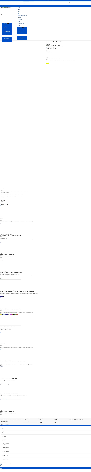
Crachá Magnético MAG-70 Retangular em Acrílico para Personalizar (13, 361)
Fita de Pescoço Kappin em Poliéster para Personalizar (10, 309)
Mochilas (41, 421)
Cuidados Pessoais (4, 234)
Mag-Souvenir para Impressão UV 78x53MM (8, 378)
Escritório (5, 271)
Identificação (51, 40)
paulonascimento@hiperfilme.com (5, 421)
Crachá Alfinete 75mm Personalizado (7, 411)
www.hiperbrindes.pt (4, 422)
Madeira (56, 421)
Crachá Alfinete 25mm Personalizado (7, 254)
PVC (55, 422)
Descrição (3, 188)
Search (24, 3)
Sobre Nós (26, 419)
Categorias (48, 40)
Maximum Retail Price (49, 52)
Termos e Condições (27, 421)
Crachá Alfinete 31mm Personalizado (50, 48)
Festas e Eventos (2, 392)
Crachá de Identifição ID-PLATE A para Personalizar (10, 344)
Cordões (1, 308)
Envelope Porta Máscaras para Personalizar (8, 326)
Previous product (48, 44)
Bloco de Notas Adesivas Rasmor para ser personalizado (11, 272)
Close (0, 467)
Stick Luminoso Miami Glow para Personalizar (9, 393)
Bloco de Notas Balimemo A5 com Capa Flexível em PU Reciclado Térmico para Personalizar (17, 291)
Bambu (56, 419)
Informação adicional (3, 200)
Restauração (11, 234)
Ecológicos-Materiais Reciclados (7, 290)
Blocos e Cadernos (2, 271)
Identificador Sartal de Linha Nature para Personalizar (10, 235)
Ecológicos (41, 419)
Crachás (54, 40)
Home (46, 40)
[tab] (46, 188)
